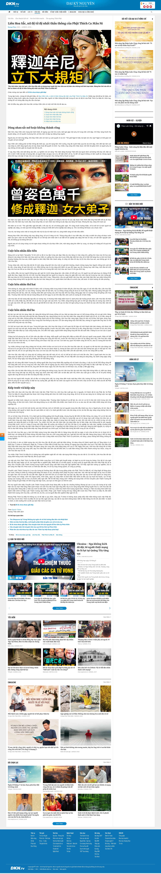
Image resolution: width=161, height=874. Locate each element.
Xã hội (32, 841)
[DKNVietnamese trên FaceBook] (143, 3)
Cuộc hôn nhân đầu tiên (54, 114)
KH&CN (121, 833)
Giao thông (34, 846)
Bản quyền (63, 869)
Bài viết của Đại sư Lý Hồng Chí (134, 18)
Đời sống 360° (98, 836)
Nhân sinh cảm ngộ (65, 751)
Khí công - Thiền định (110, 843)
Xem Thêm (59, 608)
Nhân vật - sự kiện (119, 151)
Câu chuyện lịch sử (21, 18)
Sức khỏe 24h (108, 849)
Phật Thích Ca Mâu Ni (48, 535)
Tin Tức (79, 556)
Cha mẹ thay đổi (84, 846)
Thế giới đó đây (43, 843)
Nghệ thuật (56, 851)
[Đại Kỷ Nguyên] (12, 3)
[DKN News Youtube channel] (144, 6)
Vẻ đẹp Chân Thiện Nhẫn (14, 716)
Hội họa (68, 838)
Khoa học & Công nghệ (86, 12)
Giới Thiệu (16, 6)
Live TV (30, 12)
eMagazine (134, 287)
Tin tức (121, 843)
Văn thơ (69, 849)
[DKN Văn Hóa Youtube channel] (151, 6)
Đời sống (45, 12)
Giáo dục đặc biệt (84, 838)
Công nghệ (122, 836)
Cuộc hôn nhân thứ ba (53, 119)
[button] (72, 109)
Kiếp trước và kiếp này (53, 121)
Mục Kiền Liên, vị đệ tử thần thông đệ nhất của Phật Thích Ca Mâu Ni (63, 96)
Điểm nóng (11, 646)
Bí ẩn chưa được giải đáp (23, 535)
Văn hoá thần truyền (37, 18)
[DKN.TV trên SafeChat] (141, 3)
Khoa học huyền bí (123, 838)
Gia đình (97, 838)
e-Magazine (72, 12)
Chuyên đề (55, 849)
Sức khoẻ (97, 856)
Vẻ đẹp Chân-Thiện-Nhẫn (58, 12)
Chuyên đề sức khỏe (110, 838)
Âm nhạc (69, 836)
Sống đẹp (97, 843)
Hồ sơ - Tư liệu (43, 841)
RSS (36, 869)
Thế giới (23, 12)
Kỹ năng (97, 849)
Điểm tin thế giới (47, 644)
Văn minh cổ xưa (71, 846)
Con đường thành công (86, 843)
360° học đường (84, 851)
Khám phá (45, 672)
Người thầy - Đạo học (85, 841)
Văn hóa (37, 12)
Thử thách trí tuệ (84, 836)
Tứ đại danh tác (57, 846)
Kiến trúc (69, 841)
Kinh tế (32, 836)
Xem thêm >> (107, 617)
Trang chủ (9, 12)
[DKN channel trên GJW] (149, 3)
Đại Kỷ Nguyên (65, 867)
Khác (131, 338)
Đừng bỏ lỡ (134, 359)
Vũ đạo (68, 851)
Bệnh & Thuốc (108, 836)
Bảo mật (55, 869)
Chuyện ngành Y (109, 841)
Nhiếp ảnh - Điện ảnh (72, 843)
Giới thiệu (31, 869)
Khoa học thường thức (124, 841)
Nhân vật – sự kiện (134, 120)
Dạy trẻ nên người (84, 849)
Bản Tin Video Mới (136, 203)
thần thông (59, 535)
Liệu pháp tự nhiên (110, 846)
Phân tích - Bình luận (44, 838)
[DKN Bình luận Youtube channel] (147, 6)
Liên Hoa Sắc (36, 535)
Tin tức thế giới (43, 836)
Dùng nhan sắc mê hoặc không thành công (59, 112)
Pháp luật (33, 843)
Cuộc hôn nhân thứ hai (53, 117)
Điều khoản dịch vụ (45, 869)
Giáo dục (82, 833)
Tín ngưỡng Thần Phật (54, 18)
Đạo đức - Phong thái (58, 836)
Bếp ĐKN (97, 841)
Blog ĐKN (97, 851)
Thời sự (15, 12)
